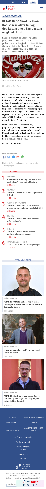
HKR (33, 2)
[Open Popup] (32, 485)
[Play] (23, 485)
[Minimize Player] (37, 485)
